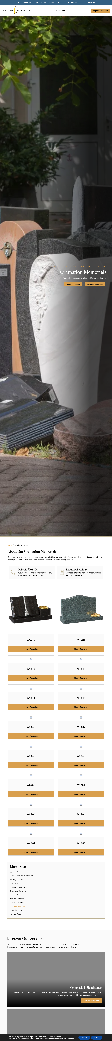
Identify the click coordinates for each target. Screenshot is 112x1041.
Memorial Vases (15, 914)
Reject (96, 1037)
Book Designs (14, 883)
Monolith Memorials (17, 895)
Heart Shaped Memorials (18, 887)
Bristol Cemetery (16, 910)
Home (10, 545)
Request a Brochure (76, 569)
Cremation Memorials (17, 906)
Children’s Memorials (17, 902)
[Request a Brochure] (61, 572)
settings (71, 1038)
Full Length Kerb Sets (17, 879)
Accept (84, 1037)
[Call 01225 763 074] (13, 572)
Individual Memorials (17, 899)
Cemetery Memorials (17, 872)
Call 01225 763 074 (28, 569)
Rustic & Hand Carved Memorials (21, 876)
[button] (60, 11)
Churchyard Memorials (18, 891)
